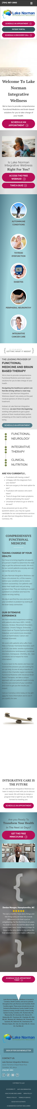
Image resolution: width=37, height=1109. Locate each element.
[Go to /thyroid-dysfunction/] (18, 246)
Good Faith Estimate (18, 1101)
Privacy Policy (12, 1097)
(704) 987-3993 (9, 2)
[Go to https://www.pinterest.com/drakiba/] (17, 1075)
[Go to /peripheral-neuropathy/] (18, 299)
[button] (18, 23)
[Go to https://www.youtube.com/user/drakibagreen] (12, 1075)
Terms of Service (24, 1097)
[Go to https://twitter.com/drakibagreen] (8, 1075)
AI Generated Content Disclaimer (18, 1106)
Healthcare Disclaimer (13, 1093)
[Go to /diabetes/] (18, 273)
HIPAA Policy (27, 1093)
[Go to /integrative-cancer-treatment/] (18, 326)
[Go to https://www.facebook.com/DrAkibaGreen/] (3, 1075)
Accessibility (10, 1089)
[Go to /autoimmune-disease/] (18, 214)
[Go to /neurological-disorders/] (18, 736)
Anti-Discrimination (24, 1089)
